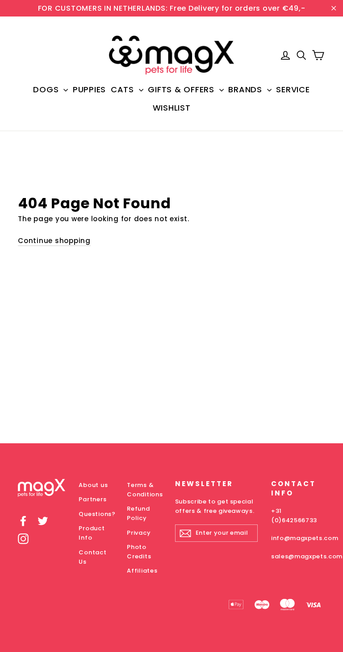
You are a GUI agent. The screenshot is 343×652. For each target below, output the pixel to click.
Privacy (139, 532)
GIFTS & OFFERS (182, 89)
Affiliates (142, 570)
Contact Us (92, 557)
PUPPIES (89, 89)
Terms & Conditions (144, 490)
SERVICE (293, 89)
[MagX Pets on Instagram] (23, 538)
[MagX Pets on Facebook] (23, 521)
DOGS (47, 89)
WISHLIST (172, 107)
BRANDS (246, 89)
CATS (124, 89)
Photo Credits (139, 552)
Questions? (96, 514)
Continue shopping (54, 240)
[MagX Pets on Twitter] (43, 521)
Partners (92, 499)
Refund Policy (138, 513)
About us (93, 485)
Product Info (92, 533)
